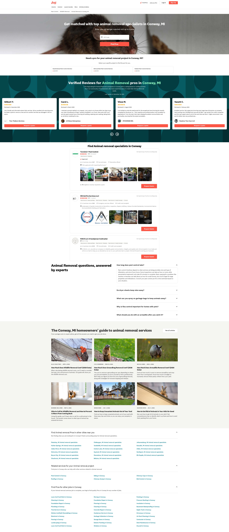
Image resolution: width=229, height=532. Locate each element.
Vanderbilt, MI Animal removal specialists (107, 446)
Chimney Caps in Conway (145, 476)
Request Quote (149, 186)
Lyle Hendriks (98, 364)
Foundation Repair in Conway (60, 503)
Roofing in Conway (57, 479)
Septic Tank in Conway (144, 510)
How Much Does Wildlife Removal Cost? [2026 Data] (71, 368)
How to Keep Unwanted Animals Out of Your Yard (113, 411)
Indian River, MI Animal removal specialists (65, 449)
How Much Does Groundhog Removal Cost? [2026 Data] (113, 369)
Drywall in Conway (143, 526)
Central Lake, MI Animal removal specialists (108, 449)
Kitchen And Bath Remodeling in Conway (64, 513)
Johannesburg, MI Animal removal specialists (151, 442)
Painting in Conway (143, 497)
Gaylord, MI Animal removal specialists (106, 452)
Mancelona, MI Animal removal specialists (107, 455)
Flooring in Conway (100, 503)
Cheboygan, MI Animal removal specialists (107, 442)
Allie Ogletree (56, 364)
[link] (6, 121)
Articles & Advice (84, 7)
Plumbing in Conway (57, 507)
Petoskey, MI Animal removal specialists (64, 442)
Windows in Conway (100, 526)
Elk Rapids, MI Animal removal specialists (150, 455)
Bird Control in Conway (144, 479)
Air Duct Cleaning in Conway (146, 516)
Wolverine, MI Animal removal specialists (64, 452)
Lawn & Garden (68, 7)
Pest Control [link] (54, 11)
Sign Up (173, 3)
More (76, 7)
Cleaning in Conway (57, 500)
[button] (87, 174)
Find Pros (114, 44)
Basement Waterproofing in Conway (148, 507)
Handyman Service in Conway (103, 513)
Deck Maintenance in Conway (146, 523)
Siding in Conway (99, 476)
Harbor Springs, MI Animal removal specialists (66, 446)
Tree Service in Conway (58, 510)
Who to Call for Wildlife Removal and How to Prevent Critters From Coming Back (71, 412)
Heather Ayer (141, 408)
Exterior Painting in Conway (103, 523)
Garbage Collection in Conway (103, 516)
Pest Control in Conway (58, 476)
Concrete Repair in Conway (102, 510)
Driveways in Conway (143, 513)
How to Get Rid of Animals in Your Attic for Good (155, 411)
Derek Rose (97, 408)
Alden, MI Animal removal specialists (149, 449)
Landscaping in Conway (58, 523)
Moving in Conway (100, 497)
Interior (54, 7)
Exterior (60, 7)
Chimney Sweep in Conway (102, 479)
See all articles (170, 330)
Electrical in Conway (57, 516)
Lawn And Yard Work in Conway (61, 497)
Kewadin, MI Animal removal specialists (149, 446)
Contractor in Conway (144, 519)
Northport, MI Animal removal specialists (150, 452)
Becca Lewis (141, 364)
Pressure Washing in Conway (146, 500)
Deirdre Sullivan (57, 408)
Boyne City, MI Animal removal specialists (64, 455)
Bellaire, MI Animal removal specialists (106, 458)
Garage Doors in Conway (102, 519)
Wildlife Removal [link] (65, 11)
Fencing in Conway (57, 519)
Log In (164, 3)
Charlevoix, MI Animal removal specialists (64, 458)
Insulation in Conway (143, 503)
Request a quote (29, 126)
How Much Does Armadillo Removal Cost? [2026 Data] (155, 369)
